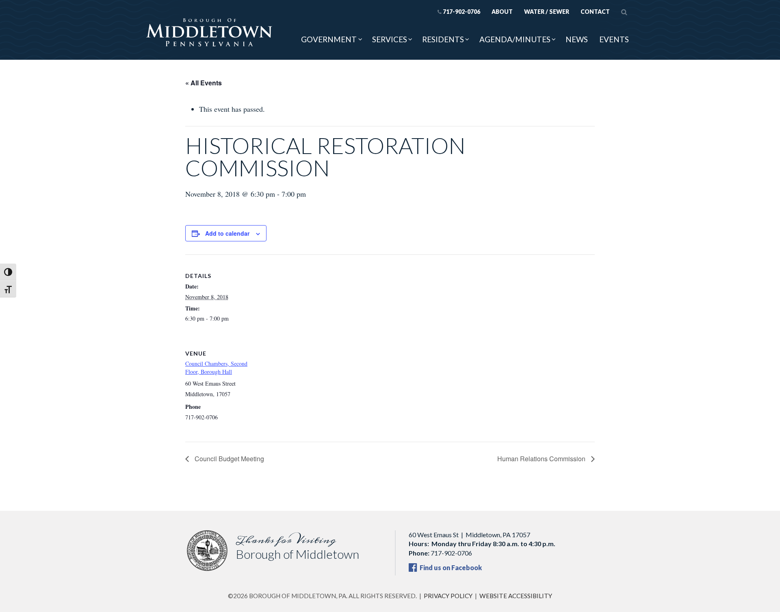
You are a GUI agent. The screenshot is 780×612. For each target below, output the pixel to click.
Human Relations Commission (542, 458)
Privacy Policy (448, 595)
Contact (595, 11)
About (502, 11)
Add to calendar (227, 233)
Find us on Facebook (450, 567)
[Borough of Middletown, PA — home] (209, 33)
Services (389, 39)
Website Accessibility (515, 595)
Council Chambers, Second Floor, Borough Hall (216, 367)
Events (614, 39)
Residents (443, 39)
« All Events (203, 82)
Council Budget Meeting (228, 458)
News (577, 39)
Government (329, 39)
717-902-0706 (461, 11)
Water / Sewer (546, 11)
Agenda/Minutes (514, 39)
